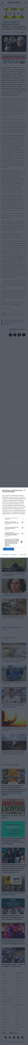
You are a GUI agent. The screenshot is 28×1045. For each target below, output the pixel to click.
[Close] (24, 490)
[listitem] (14, 519)
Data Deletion (5, 554)
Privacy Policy (22, 554)
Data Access (14, 554)
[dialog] (14, 522)
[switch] (22, 522)
